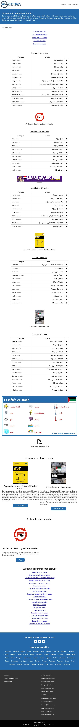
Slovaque (12, 664)
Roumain (60, 661)
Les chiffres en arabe (39, 572)
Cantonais (71, 651)
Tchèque (40, 664)
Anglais (23, 651)
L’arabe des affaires (39, 610)
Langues (63, 4)
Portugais (52, 661)
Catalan (5, 654)
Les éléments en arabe (39, 34)
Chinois (12, 654)
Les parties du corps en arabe (39, 580)
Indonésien (27, 658)
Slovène (19, 664)
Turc (51, 664)
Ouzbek (30, 661)
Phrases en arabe (39, 586)
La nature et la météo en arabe (39, 624)
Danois (32, 654)
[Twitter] (39, 641)
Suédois (26, 664)
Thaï (46, 664)
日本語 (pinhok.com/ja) (47, 695)
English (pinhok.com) (47, 675)
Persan (37, 661)
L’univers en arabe (39, 44)
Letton (55, 658)
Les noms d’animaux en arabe (39, 575)
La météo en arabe (39, 31)
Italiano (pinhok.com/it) (47, 691)
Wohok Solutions (51, 725)
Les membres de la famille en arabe (39, 594)
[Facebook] (35, 641)
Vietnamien (66, 664)
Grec (74, 654)
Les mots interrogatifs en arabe (39, 588)
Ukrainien (58, 664)
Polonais (44, 661)
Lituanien (62, 658)
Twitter (43, 722)
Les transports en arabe (40, 618)
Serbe (72, 661)
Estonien (46, 654)
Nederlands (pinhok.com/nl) (48, 698)
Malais (7, 661)
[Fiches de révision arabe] (20, 544)
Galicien (60, 654)
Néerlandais (14, 661)
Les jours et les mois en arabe (39, 583)
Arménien (36, 651)
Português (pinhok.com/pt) (48, 685)
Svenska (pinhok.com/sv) (48, 705)
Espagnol (39, 654)
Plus (20, 560)
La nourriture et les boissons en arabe (39, 599)
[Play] (66, 60)
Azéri (42, 651)
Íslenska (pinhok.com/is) (47, 714)
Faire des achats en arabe (39, 615)
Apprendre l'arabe (7, 27)
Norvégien (23, 661)
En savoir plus (20, 505)
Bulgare (63, 651)
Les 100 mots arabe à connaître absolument (39, 578)
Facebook (37, 722)
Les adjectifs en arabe (39, 602)
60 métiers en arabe (39, 597)
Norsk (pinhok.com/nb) (47, 711)
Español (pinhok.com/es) (47, 688)
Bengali (48, 651)
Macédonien (70, 658)
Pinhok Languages (33, 725)
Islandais (35, 658)
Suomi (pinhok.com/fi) (47, 701)
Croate (25, 654)
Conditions (7, 675)
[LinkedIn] (44, 641)
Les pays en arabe (39, 605)
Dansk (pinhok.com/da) (47, 708)
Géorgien (67, 654)
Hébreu (7, 658)
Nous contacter (73, 4)
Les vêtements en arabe (39, 613)
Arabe (29, 651)
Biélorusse (56, 651)
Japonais (48, 658)
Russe (67, 661)
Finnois (53, 654)
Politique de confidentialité (11, 678)
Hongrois (19, 658)
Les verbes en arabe (40, 591)
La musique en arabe (39, 621)
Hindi (12, 658)
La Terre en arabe (40, 41)
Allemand (16, 651)
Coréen (19, 654)
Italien (42, 658)
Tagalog (33, 664)
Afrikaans (8, 651)
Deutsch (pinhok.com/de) (48, 678)
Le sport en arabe (39, 607)
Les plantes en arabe (39, 38)
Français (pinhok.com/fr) (47, 681)
